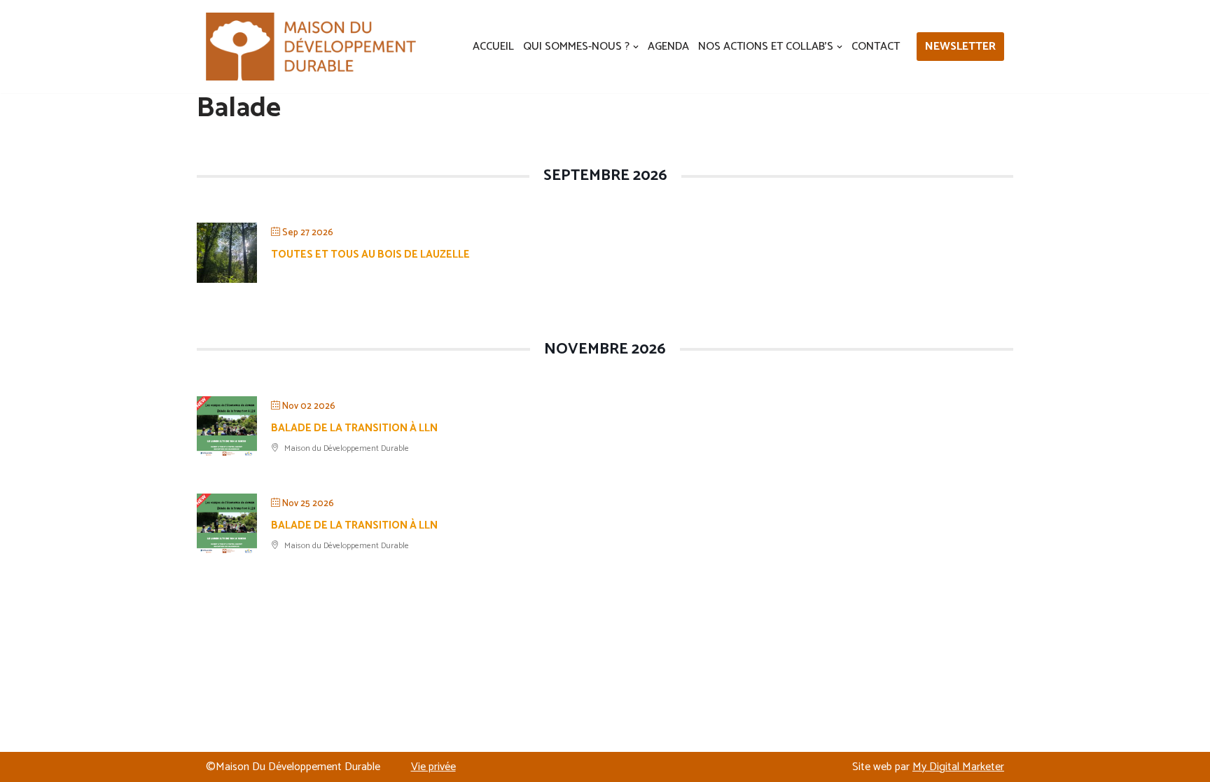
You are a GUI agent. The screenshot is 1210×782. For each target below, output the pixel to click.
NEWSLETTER (960, 46)
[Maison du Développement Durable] (311, 47)
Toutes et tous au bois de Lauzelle (370, 254)
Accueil (493, 46)
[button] (636, 47)
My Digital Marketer (958, 766)
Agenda (668, 46)
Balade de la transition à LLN (354, 428)
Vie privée (433, 766)
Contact (875, 46)
